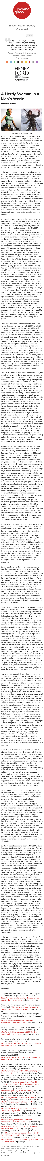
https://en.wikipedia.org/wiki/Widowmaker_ (17, 1091)
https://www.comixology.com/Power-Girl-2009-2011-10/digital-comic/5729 (21, 1134)
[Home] (22, 10)
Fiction (21, 25)
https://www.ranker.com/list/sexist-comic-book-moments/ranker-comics (20, 1008)
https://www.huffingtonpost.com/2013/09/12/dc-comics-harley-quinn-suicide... (19, 1033)
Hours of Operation (23, 1146)
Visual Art (22, 29)
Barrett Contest (15, 53)
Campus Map (5, 1146)
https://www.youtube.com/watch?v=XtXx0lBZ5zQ (19, 1097)
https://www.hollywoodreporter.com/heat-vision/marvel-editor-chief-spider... (17, 1021)
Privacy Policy (34, 1146)
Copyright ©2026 (6, 1151)
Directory (13, 1146)
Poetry (31, 25)
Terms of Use (5, 1148)
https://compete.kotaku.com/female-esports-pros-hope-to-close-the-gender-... (20, 999)
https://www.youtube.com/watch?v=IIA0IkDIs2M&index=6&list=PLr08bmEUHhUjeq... (20, 1083)
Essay (12, 25)
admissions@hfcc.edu (34, 1153)
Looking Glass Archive (22, 55)
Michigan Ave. (29, 53)
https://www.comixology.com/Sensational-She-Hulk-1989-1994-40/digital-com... (20, 1109)
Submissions (22, 58)
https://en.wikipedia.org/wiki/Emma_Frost (16, 1102)
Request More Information (19, 1148)
